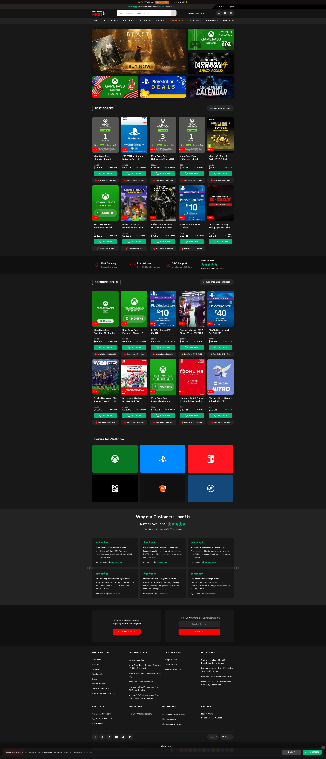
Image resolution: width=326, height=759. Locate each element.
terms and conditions (83, 752)
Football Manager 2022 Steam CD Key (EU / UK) (191, 331)
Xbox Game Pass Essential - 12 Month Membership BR (104, 332)
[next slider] (181, 51)
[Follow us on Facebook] (95, 737)
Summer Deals (177, 20)
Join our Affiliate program (140, 713)
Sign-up (199, 631)
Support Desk (171, 659)
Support (227, 20)
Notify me (222, 241)
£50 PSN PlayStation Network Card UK (132, 157)
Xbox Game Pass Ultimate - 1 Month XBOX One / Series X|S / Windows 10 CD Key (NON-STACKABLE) (105, 158)
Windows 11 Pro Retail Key (141, 681)
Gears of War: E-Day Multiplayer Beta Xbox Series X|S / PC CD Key (220, 226)
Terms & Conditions (101, 688)
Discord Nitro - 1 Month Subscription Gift (220, 400)
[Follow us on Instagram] (109, 737)
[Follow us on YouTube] (116, 737)
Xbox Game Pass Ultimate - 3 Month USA (162, 157)
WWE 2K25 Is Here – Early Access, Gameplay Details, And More (216, 683)
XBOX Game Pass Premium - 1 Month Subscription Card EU (104, 226)
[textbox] (221, 6)
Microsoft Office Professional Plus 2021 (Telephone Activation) (144, 696)
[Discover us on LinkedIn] (130, 737)
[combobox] (221, 6)
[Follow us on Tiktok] (123, 737)
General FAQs (171, 664)
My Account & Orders (196, 13)
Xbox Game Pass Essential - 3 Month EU (133, 331)
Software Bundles (136, 660)
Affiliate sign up (126, 631)
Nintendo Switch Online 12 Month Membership (191, 400)
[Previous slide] (89, 568)
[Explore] (211, 49)
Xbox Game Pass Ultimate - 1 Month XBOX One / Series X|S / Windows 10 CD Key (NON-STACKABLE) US (191, 158)
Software (211, 20)
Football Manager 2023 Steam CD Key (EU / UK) (105, 400)
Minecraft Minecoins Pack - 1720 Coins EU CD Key (219, 158)
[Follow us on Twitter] (102, 737)
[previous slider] (96, 51)
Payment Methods (173, 669)
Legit (94, 679)
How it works (207, 713)
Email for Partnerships (175, 713)
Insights (95, 664)
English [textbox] (231, 7)
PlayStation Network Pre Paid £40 (219, 331)
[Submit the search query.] (173, 13)
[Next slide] (236, 568)
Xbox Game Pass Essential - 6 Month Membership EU (160, 400)
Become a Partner (174, 724)
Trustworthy (97, 674)
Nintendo (127, 20)
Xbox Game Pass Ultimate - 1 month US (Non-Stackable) (145, 666)
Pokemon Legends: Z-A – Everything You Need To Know (217, 669)
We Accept (166, 746)
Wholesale (171, 719)
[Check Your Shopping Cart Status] (231, 13)
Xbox (94, 20)
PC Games (144, 20)
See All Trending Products (216, 282)
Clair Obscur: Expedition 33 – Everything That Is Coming (214, 661)
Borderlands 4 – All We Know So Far (217, 676)
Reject (291, 752)
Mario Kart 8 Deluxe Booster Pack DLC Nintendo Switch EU (132, 400)
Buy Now (107, 173)
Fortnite (160, 20)
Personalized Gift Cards (211, 717)
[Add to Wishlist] (219, 13)
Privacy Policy (98, 683)
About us (96, 659)
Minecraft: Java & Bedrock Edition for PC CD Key (133, 226)
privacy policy (63, 752)
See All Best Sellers (220, 108)
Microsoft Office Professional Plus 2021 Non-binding (144, 688)
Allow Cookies (312, 752)
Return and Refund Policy (103, 693)
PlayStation (110, 20)
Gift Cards (194, 20)
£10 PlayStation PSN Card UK (190, 226)
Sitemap (95, 669)
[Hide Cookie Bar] (323, 747)
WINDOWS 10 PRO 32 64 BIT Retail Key (145, 675)
